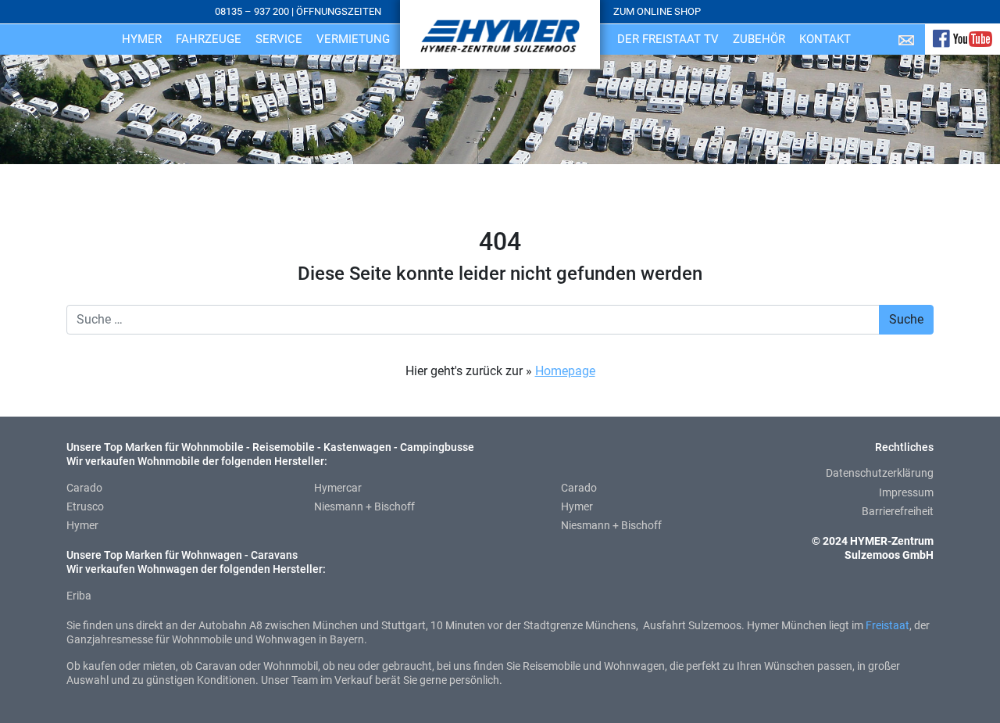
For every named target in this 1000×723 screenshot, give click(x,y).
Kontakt (825, 39)
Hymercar (338, 487)
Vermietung (353, 39)
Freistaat (887, 625)
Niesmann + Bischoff (364, 506)
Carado (84, 487)
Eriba (78, 595)
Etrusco (85, 506)
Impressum (906, 492)
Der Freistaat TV (668, 39)
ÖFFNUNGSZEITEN (338, 11)
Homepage (565, 370)
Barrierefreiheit (898, 511)
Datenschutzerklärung (880, 473)
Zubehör (759, 39)
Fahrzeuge (208, 39)
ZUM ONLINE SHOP (657, 11)
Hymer (142, 39)
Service (278, 39)
